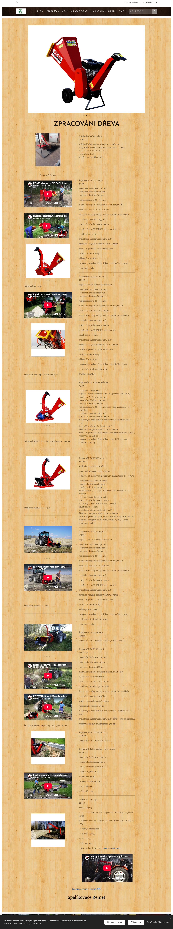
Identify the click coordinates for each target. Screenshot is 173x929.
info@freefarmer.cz (133, 2)
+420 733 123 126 (151, 2)
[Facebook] (16, 2)
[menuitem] (41, 11)
